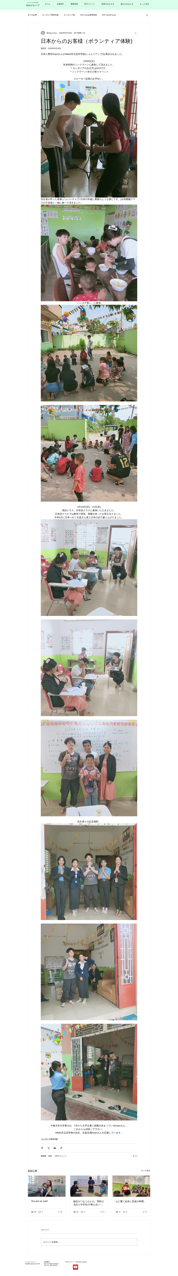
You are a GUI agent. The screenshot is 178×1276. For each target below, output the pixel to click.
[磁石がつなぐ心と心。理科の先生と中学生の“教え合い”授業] (89, 1186)
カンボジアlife (69, 15)
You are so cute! (39, 1201)
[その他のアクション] (135, 32)
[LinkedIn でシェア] (55, 1148)
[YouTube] (75, 1267)
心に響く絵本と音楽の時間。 (131, 1201)
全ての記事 (32, 15)
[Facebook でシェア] (42, 1148)
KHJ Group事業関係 (88, 15)
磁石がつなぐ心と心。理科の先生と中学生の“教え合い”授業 (88, 1203)
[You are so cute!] (47, 1186)
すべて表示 (145, 1171)
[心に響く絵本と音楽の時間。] (131, 1186)
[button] (147, 15)
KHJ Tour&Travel (109, 15)
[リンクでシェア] (61, 1148)
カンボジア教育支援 (50, 15)
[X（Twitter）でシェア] (48, 1148)
